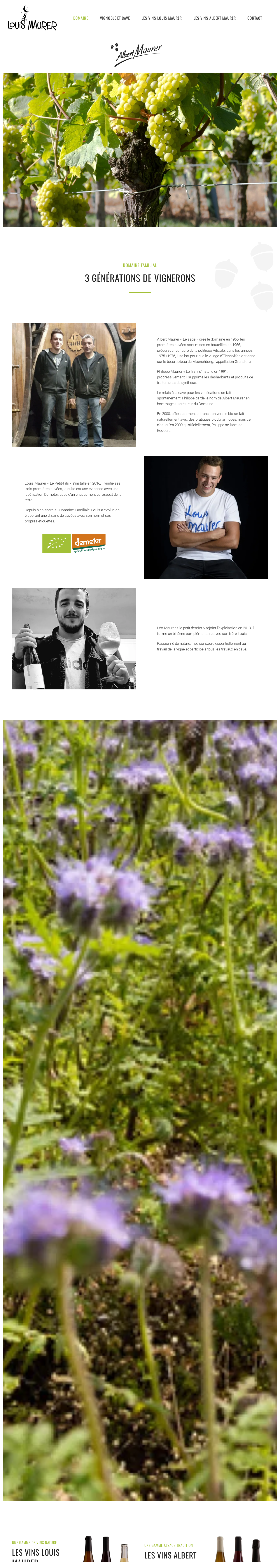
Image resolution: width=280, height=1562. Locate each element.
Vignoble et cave (115, 18)
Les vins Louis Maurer (162, 18)
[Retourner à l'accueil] (32, 18)
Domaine (80, 18)
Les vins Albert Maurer (215, 18)
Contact (254, 18)
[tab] (134, 219)
